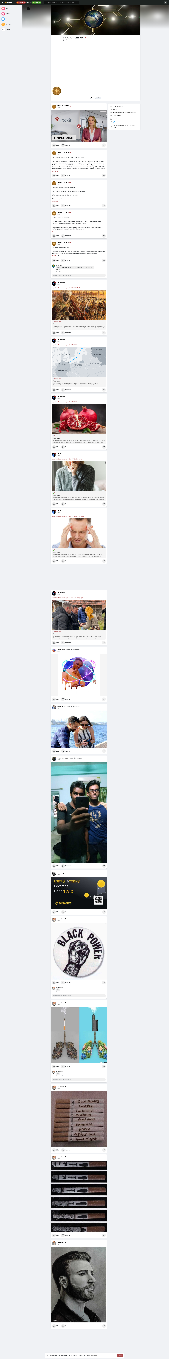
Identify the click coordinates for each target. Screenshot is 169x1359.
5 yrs (58, 153)
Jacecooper (61, 649)
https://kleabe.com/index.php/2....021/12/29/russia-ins (67, 345)
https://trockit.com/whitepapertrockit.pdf (124, 112)
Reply (60, 992)
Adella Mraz (61, 706)
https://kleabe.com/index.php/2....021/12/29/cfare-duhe (68, 516)
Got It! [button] (120, 1355)
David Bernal (61, 919)
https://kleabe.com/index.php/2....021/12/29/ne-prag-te (68, 598)
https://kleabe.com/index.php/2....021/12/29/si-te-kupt (67, 459)
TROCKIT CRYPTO (63, 106)
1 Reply (59, 271)
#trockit (54, 255)
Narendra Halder (62, 758)
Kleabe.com (61, 282)
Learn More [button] (94, 1355)
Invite (98, 97)
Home (93, 97)
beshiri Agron (61, 873)
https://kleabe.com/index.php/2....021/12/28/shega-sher (68, 402)
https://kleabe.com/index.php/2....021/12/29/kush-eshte (68, 288)
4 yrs (58, 107)
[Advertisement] (74, 68)
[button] (61, 2)
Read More (55, 171)
